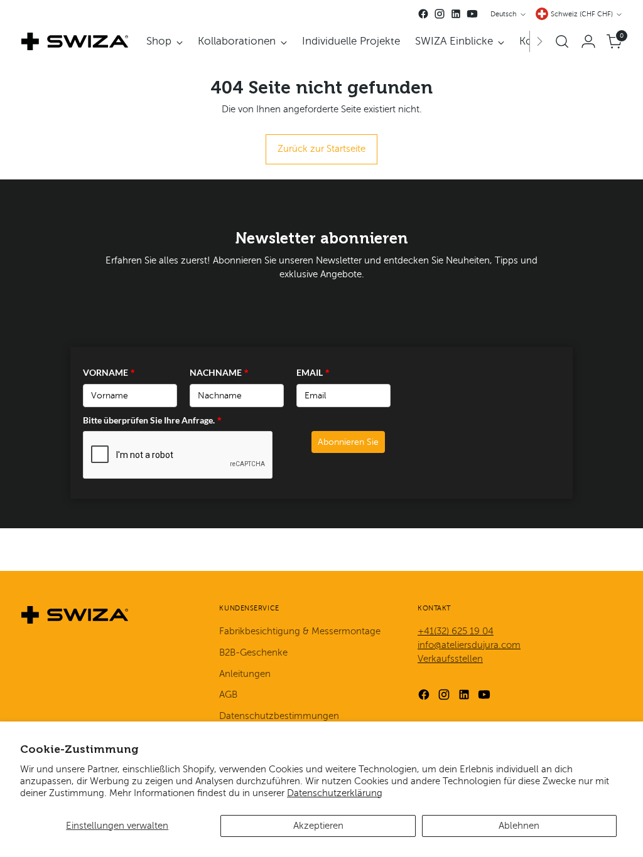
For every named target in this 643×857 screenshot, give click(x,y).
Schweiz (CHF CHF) (582, 14)
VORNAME (109, 372)
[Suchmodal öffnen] (562, 41)
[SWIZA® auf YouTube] (472, 13)
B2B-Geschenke (253, 652)
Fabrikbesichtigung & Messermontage (300, 631)
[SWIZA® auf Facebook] (423, 13)
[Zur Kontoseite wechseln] (588, 41)
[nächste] (539, 41)
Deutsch (503, 14)
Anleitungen (245, 674)
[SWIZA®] (74, 41)
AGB (228, 694)
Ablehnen (519, 826)
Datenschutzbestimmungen (279, 716)
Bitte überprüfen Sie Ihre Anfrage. (152, 420)
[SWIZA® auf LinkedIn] (456, 13)
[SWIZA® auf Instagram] (439, 13)
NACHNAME (219, 372)
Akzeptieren (318, 826)
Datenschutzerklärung (334, 793)
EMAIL (313, 372)
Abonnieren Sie (348, 442)
